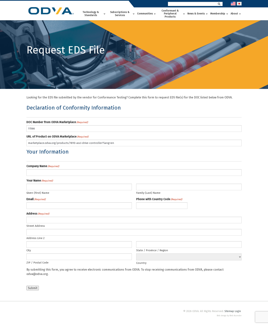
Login (238, 311)
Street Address (35, 226)
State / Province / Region (152, 250)
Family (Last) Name (148, 192)
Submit (32, 288)
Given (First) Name (37, 192)
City (28, 250)
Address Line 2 (35, 238)
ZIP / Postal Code (37, 262)
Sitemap (229, 311)
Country (141, 263)
